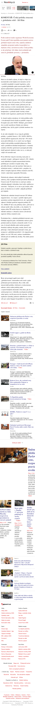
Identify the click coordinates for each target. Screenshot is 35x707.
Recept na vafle (22, 638)
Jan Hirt (20, 615)
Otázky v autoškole (23, 656)
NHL (2, 640)
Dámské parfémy (18, 683)
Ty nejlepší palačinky (24, 628)
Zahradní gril (14, 677)
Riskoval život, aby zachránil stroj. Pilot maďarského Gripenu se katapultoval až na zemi (20, 382)
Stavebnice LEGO (8, 683)
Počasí (11, 401)
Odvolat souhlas (10, 698)
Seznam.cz (25, 2)
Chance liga (4, 628)
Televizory (16, 685)
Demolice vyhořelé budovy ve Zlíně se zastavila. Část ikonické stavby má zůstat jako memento (22, 347)
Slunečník (6, 674)
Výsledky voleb (5, 615)
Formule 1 (4, 638)
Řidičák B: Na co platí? (24, 654)
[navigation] (2, 2)
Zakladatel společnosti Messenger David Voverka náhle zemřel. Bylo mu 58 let (22, 427)
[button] (17, 65)
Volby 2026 (4, 610)
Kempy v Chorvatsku (6, 647)
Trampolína (29, 671)
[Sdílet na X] (33, 303)
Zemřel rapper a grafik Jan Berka (20, 333)
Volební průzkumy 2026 (7, 613)
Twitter (12, 695)
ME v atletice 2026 (6, 636)
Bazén (12, 671)
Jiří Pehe (15, 308)
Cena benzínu (21, 666)
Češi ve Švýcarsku (6, 654)
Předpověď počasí (25, 663)
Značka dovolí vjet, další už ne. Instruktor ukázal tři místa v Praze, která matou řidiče (31, 516)
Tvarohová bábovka (23, 636)
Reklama (18, 695)
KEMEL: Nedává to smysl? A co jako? (20, 413)
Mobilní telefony (23, 680)
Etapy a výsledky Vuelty (24, 613)
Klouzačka (13, 674)
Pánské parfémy (16, 688)
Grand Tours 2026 (23, 622)
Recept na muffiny (23, 631)
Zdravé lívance (22, 633)
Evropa (12, 386)
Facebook (6, 695)
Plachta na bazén (19, 671)
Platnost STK (21, 658)
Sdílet (11, 30)
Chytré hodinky (24, 685)
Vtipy (11, 416)
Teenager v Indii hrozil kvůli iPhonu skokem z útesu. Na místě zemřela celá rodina (21, 365)
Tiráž (28, 695)
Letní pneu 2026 (22, 647)
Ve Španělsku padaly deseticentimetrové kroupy (18, 398)
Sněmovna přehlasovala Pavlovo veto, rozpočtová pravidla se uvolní (21, 317)
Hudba (11, 335)
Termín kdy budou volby (7, 618)
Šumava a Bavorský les (7, 651)
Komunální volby (5, 622)
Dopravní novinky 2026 (24, 651)
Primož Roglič (22, 620)
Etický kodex (18, 696)
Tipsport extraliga (6, 633)
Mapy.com (16, 663)
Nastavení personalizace (22, 698)
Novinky (3, 24)
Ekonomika (13, 320)
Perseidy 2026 (12, 666)
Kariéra (24, 695)
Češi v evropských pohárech (16, 669)
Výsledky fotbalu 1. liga (7, 631)
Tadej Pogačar (22, 618)
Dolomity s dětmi (5, 658)
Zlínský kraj (13, 351)
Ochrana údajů (27, 696)
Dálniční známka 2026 (24, 649)
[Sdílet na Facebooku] (30, 303)
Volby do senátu (5, 620)
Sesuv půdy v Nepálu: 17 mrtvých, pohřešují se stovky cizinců (19, 513)
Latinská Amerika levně (7, 656)
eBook (4, 30)
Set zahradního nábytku (23, 674)
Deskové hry (8, 685)
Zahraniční (12, 369)
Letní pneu (27, 683)
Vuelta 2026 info (22, 610)
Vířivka (21, 677)
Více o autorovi (5, 269)
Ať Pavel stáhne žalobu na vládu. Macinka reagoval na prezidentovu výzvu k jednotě (5, 514)
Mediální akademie (8, 696)
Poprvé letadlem (5, 649)
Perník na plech (22, 640)
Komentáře (22, 308)
